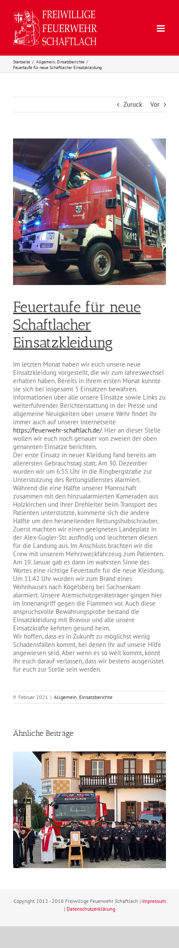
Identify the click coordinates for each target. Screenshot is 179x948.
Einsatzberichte (96, 697)
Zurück (132, 104)
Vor (154, 104)
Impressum (154, 901)
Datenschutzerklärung (90, 908)
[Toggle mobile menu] (161, 28)
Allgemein (65, 697)
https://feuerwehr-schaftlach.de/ (57, 430)
